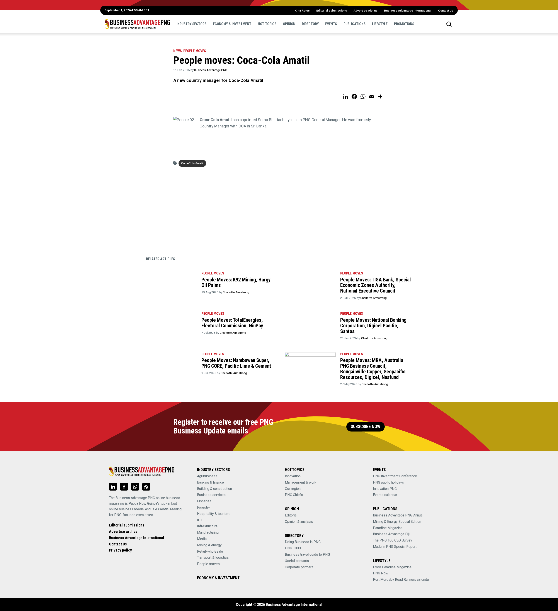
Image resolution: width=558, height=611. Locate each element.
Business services (211, 495)
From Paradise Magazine (392, 567)
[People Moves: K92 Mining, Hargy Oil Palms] (171, 284)
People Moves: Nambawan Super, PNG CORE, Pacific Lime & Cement (236, 363)
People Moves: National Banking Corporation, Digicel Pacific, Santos (373, 325)
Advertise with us (366, 10)
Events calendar (385, 495)
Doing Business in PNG (303, 542)
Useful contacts (297, 561)
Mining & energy (209, 545)
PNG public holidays (388, 482)
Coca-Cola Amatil (192, 163)
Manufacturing (208, 532)
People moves (194, 51)
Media (202, 539)
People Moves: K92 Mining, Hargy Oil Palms (235, 282)
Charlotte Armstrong (236, 292)
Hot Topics (267, 24)
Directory (310, 24)
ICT (199, 520)
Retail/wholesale (210, 551)
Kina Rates (302, 10)
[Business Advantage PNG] (137, 24)
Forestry (203, 507)
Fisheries (204, 501)
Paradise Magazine (388, 528)
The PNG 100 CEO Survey (392, 540)
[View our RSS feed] (146, 487)
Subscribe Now (365, 426)
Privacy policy (120, 550)
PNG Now (380, 573)
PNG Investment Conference (395, 476)
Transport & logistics (213, 557)
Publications (355, 24)
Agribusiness (207, 476)
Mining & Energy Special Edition (397, 522)
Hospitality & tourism (213, 514)
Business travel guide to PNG (307, 554)
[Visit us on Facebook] (124, 487)
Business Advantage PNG (210, 70)
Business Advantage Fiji (391, 534)
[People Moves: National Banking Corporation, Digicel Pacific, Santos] (310, 325)
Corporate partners (299, 567)
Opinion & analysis (299, 522)
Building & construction (214, 489)
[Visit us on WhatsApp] (135, 487)
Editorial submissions (331, 10)
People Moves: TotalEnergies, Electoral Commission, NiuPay (232, 323)
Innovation (293, 476)
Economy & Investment (232, 24)
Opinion (289, 24)
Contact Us (445, 10)
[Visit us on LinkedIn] (113, 487)
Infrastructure (207, 526)
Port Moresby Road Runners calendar (401, 579)
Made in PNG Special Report (395, 547)
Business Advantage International (408, 10)
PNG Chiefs (294, 495)
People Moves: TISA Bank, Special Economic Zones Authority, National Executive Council (375, 285)
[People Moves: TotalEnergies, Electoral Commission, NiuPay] (171, 325)
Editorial (291, 515)
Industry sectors (191, 24)
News (177, 51)
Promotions (404, 24)
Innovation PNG (385, 489)
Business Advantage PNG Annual (398, 515)
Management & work (300, 482)
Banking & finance (210, 482)
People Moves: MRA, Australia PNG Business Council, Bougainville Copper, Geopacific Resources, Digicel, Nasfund (372, 368)
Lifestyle (380, 24)
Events (331, 24)
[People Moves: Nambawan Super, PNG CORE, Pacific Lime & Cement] (171, 365)
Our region (293, 489)
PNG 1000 (293, 548)
